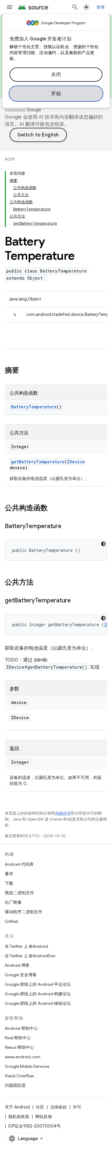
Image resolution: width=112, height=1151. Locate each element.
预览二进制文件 (19, 892)
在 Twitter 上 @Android (26, 946)
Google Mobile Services (27, 1066)
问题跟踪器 (15, 1085)
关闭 (56, 75)
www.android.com (22, 1056)
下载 (9, 883)
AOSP (10, 159)
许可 (77, 1107)
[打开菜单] (10, 7)
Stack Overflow (19, 1075)
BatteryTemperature (34, 407)
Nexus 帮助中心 (19, 1047)
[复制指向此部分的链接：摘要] (25, 370)
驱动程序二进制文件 (23, 911)
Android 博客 (17, 965)
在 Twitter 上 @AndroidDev (30, 955)
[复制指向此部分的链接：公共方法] (39, 582)
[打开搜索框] (75, 7)
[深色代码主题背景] (103, 543)
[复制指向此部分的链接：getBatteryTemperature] (77, 600)
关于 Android (17, 1107)
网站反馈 (43, 1116)
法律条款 (58, 1107)
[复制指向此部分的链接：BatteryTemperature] (67, 526)
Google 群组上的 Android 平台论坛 (38, 984)
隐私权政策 (18, 1116)
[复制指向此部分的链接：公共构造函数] (54, 508)
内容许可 (63, 813)
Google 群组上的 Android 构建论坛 (38, 993)
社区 (40, 1107)
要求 (9, 873)
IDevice (76, 462)
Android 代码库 (19, 864)
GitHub (11, 921)
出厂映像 (13, 902)
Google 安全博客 (21, 974)
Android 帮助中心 (21, 1028)
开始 (56, 94)
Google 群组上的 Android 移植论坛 (38, 1003)
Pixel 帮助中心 (18, 1037)
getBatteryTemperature (38, 462)
